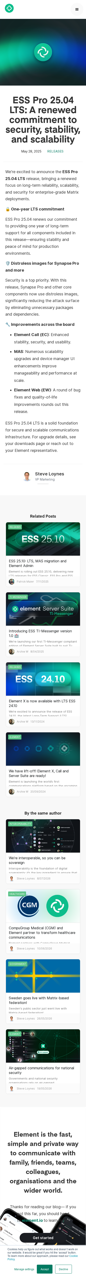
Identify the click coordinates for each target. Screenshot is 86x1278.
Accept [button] (45, 1269)
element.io (32, 1220)
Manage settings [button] (24, 1269)
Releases (55, 151)
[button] (77, 9)
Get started (43, 1238)
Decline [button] (63, 1269)
